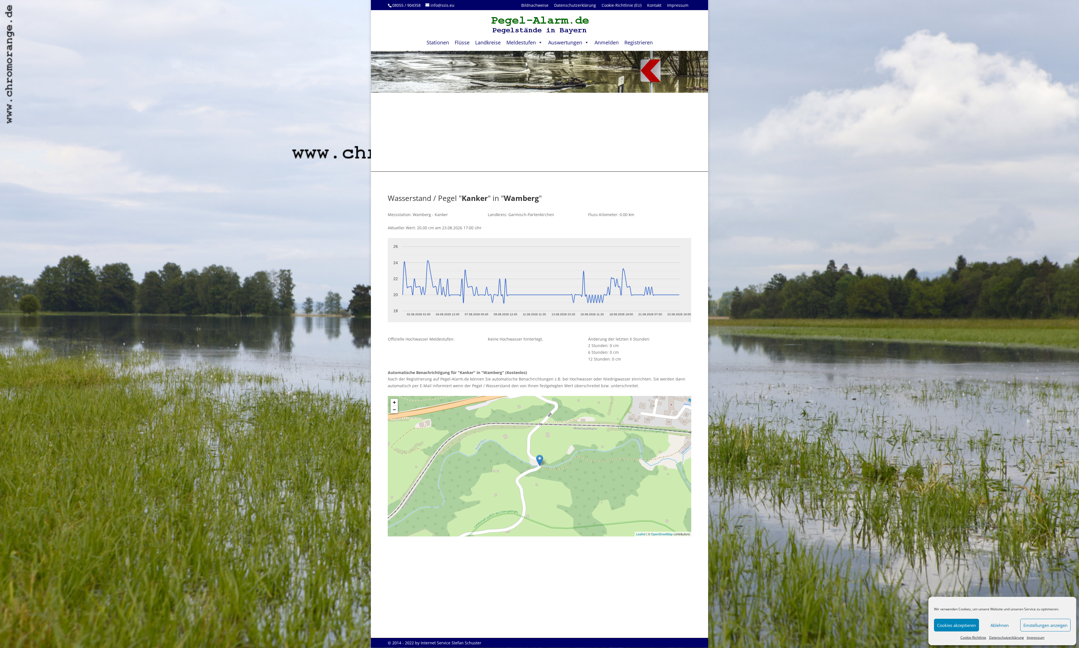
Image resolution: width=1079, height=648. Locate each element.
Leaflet (640, 534)
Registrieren (638, 42)
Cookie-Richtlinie (973, 637)
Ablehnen (999, 625)
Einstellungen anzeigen (1045, 625)
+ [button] (394, 402)
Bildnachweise (534, 5)
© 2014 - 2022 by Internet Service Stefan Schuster (434, 642)
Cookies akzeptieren (956, 625)
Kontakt (654, 5)
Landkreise (488, 42)
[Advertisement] (539, 132)
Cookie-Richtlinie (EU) (621, 5)
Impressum (1035, 637)
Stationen (438, 42)
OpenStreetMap (662, 534)
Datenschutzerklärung (1006, 637)
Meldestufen (521, 42)
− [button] (394, 410)
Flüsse (462, 42)
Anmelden (607, 42)
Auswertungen (565, 42)
